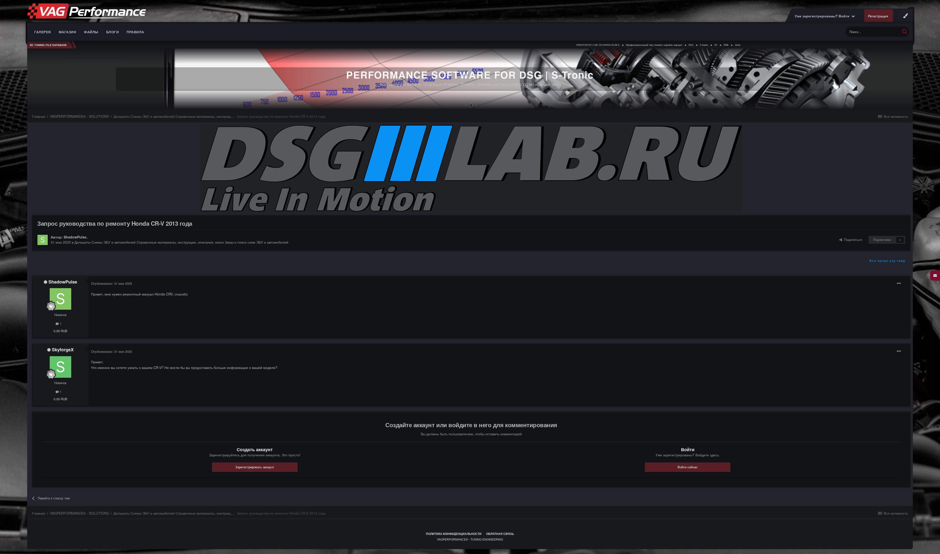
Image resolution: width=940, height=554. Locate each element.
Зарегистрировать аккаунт (254, 467)
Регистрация (878, 15)
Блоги (112, 31)
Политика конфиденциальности (454, 534)
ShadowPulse (75, 237)
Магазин (67, 31)
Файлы (91, 31)
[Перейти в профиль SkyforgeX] (60, 367)
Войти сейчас (688, 467)
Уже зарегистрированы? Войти (823, 15)
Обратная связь (500, 534)
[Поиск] (904, 31)
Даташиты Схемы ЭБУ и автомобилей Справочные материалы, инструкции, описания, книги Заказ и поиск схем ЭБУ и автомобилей (181, 242)
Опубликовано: (111, 283)
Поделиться (852, 239)
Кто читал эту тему (887, 260)
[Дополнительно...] (899, 283)
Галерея (42, 31)
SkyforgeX (63, 349)
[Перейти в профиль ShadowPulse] (42, 240)
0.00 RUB (60, 331)
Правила (135, 31)
